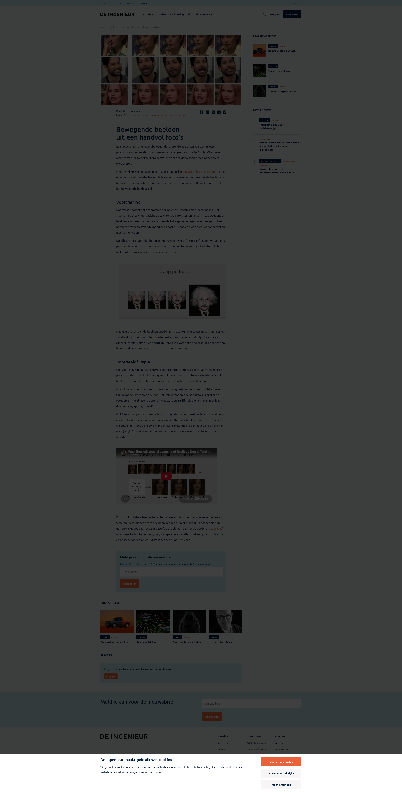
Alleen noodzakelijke (281, 773)
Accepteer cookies (281, 762)
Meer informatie (281, 784)
